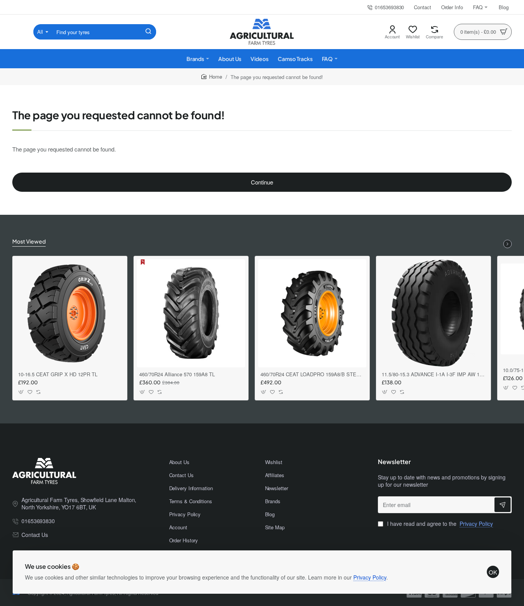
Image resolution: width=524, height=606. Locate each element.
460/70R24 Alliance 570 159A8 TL (177, 374)
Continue (262, 182)
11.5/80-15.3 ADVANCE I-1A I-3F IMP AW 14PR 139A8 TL (433, 374)
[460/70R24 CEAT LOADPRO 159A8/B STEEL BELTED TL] (312, 313)
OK (493, 572)
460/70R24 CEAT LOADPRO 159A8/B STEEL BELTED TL (312, 374)
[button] (21, 392)
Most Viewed (29, 241)
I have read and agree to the (439, 523)
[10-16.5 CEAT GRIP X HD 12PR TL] (70, 313)
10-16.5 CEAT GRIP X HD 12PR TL (57, 374)
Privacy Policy (369, 577)
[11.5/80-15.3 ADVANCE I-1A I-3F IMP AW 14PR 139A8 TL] (433, 313)
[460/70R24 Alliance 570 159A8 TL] (191, 313)
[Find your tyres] (148, 32)
